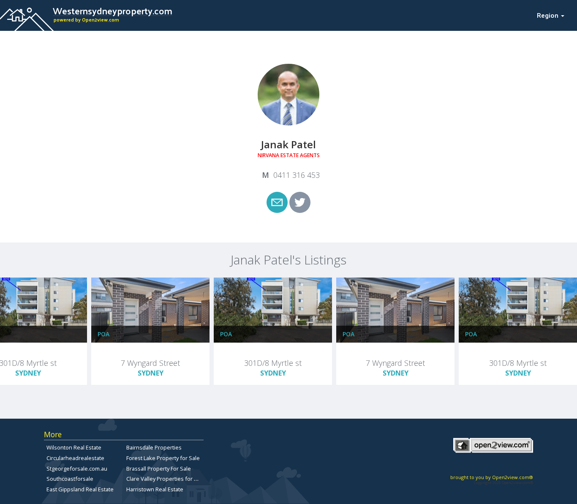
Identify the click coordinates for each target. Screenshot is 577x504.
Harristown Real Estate (154, 489)
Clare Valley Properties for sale (165, 478)
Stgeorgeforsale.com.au (76, 468)
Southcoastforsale (69, 478)
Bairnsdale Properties (154, 447)
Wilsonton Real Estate (73, 447)
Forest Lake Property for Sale (163, 458)
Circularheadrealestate (75, 458)
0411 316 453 (296, 175)
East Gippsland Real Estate (80, 489)
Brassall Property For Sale (158, 468)
